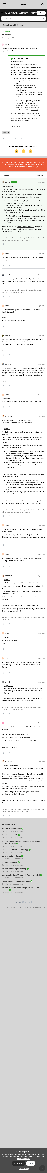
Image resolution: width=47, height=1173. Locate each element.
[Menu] (4, 4)
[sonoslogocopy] (23, 4)
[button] (2, 13)
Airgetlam (8, 335)
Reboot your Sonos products (26, 85)
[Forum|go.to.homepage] (19, 13)
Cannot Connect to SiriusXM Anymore (16, 881)
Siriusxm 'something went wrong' (14, 869)
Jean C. (7, 182)
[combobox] (23, 18)
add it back (34, 110)
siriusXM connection (9, 862)
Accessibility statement (37, 907)
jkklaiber (8, 44)
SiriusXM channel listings (11, 828)
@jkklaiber (18, 61)
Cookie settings (22, 907)
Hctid (6, 658)
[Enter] (3, 18)
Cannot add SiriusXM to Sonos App (15, 850)
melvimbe (8, 364)
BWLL (7, 253)
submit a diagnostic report (25, 227)
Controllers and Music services (13, 25)
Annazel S (8, 416)
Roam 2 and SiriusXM (10, 835)
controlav (8, 275)
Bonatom (8, 723)
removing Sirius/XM (32, 107)
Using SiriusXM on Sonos (11, 856)
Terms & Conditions (8, 907)
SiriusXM (6, 133)
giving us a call (30, 786)
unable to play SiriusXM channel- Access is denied (21, 875)
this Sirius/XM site (32, 105)
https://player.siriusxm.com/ (30, 482)
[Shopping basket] (42, 4)
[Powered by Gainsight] (23, 902)
